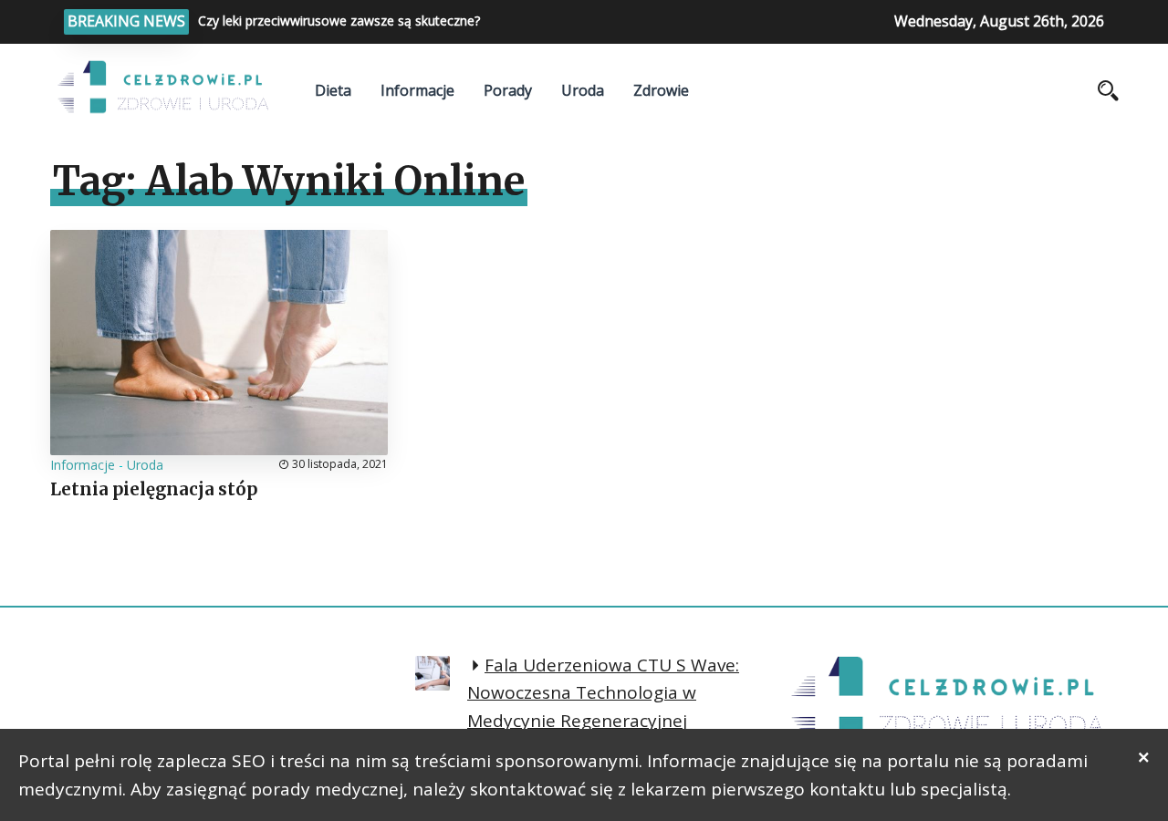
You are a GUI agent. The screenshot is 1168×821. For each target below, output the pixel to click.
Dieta (333, 90)
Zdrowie (661, 90)
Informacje (417, 90)
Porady (508, 90)
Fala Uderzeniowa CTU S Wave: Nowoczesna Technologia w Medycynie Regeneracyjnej (603, 693)
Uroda (582, 90)
